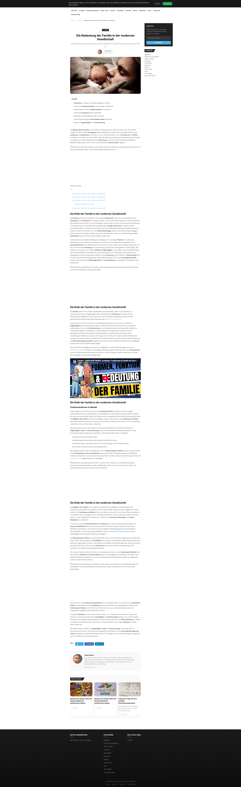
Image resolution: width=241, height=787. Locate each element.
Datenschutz (122, 784)
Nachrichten (142, 10)
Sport (149, 10)
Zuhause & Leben (75, 14)
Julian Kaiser (89, 655)
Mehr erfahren (73, 5)
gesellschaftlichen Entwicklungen (118, 531)
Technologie (156, 10)
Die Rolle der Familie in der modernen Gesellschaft (88, 194)
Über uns (107, 784)
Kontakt (129, 740)
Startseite (74, 10)
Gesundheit (120, 10)
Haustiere (128, 10)
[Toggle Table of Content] (71, 190)
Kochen (135, 10)
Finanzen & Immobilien (92, 10)
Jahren (108, 614)
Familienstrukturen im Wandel (84, 204)
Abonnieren (158, 42)
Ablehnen (157, 4)
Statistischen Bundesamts (113, 319)
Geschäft (112, 10)
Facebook (90, 644)
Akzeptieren (167, 4)
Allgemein (82, 10)
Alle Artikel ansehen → (90, 667)
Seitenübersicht (132, 784)
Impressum (115, 784)
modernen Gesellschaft (77, 350)
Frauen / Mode (104, 10)
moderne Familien (76, 458)
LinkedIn (100, 644)
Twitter (80, 644)
